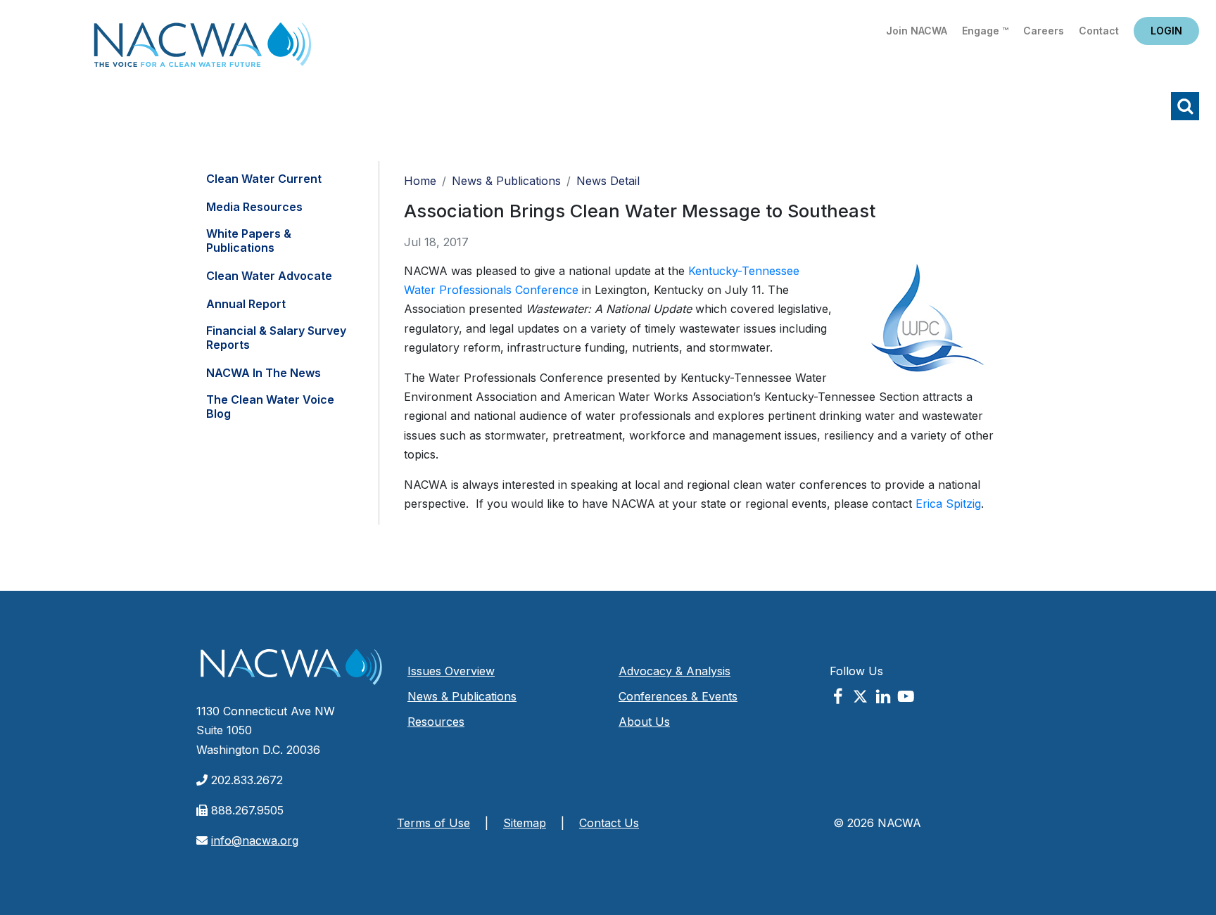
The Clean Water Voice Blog (270, 406)
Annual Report (246, 304)
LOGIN (1166, 31)
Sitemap (524, 823)
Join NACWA (916, 31)
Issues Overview (451, 671)
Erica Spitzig (948, 504)
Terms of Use (433, 823)
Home (203, 49)
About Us (644, 722)
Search (1185, 106)
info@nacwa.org (254, 840)
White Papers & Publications (248, 240)
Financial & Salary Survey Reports (276, 338)
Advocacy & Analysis (674, 671)
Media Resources (254, 207)
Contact (1099, 31)
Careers (1043, 31)
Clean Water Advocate (269, 276)
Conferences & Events (678, 696)
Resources (435, 722)
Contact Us (609, 823)
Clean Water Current (264, 179)
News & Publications (506, 181)
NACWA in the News (263, 373)
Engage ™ (985, 31)
